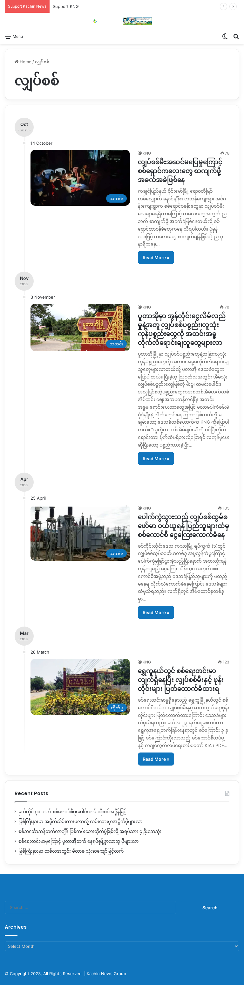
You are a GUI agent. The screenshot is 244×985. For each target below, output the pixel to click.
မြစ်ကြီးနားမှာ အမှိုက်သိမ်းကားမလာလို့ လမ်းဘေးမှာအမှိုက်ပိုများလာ (80, 821)
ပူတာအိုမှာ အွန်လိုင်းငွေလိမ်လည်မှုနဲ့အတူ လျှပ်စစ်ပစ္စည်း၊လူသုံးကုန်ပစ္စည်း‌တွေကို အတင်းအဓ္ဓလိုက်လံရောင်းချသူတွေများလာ (182, 329)
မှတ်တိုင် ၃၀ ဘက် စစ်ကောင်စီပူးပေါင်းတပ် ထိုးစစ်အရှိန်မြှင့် (72, 811)
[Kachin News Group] (122, 21)
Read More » (156, 257)
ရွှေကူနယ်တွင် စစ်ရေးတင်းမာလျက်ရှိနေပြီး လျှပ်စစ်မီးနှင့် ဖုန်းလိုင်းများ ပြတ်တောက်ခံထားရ (181, 679)
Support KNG (66, 6)
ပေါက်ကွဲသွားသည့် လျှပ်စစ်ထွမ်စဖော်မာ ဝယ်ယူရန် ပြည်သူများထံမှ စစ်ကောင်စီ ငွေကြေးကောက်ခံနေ (183, 525)
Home (24, 61)
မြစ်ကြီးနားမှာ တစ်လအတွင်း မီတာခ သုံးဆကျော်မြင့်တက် (71, 851)
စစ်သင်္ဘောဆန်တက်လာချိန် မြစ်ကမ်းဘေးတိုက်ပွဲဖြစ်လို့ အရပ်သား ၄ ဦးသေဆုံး (89, 831)
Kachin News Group (106, 973)
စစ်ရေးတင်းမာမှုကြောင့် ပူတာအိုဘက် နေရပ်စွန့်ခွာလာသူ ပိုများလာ (78, 841)
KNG (147, 153)
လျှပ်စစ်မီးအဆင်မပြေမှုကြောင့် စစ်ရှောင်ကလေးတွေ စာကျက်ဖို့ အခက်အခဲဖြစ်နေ (180, 170)
